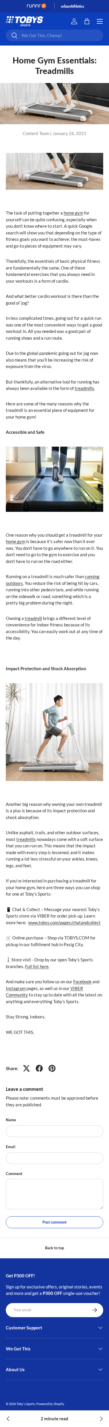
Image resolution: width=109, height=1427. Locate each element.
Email (10, 1146)
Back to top (54, 1247)
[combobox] (54, 35)
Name (11, 1119)
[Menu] (99, 21)
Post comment (54, 1222)
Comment (14, 1173)
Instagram (16, 988)
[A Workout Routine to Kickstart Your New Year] (8, 1419)
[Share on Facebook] (39, 1068)
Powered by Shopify (50, 1404)
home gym (73, 212)
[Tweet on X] (26, 1068)
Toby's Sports (26, 1404)
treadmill (33, 618)
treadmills (84, 388)
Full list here (37, 966)
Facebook (82, 981)
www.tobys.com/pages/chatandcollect (64, 922)
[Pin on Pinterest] (52, 1068)
